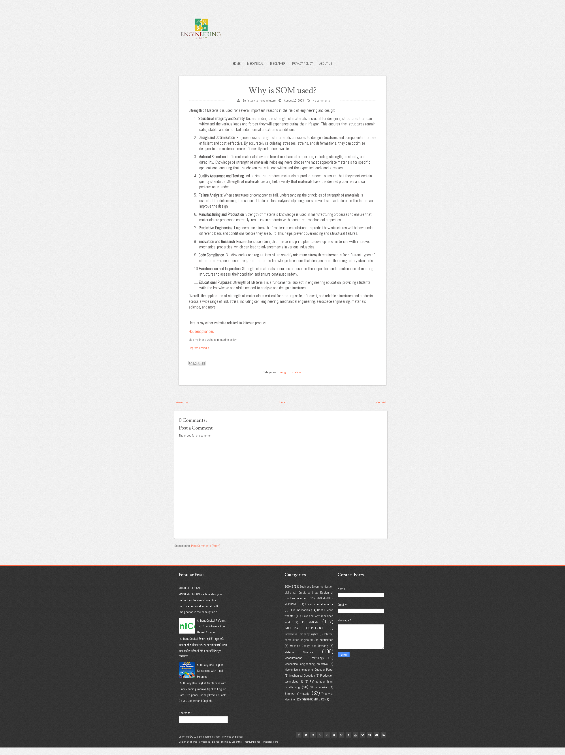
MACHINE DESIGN (189, 588)
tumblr (348, 735)
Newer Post (182, 402)
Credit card (305, 592)
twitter (306, 735)
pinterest (341, 735)
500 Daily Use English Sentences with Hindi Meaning (210, 671)
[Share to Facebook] (203, 363)
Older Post (380, 402)
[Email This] (190, 363)
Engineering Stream (209, 736)
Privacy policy (302, 63)
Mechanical (255, 63)
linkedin (327, 735)
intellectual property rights (301, 634)
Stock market (319, 687)
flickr (313, 735)
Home (237, 63)
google (320, 735)
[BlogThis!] (195, 363)
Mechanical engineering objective (306, 664)
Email (376, 735)
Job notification (323, 640)
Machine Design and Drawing (309, 646)
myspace (334, 735)
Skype (369, 735)
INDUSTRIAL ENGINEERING (304, 628)
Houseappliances (201, 331)
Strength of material (290, 372)
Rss (383, 735)
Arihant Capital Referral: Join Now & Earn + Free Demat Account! (211, 626)
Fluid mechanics (300, 610)
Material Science (299, 652)
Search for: (185, 713)
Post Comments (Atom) (205, 546)
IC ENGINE (310, 622)
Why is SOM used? (282, 90)
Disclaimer (278, 63)
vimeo (362, 735)
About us (325, 63)
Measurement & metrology (304, 658)
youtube (355, 735)
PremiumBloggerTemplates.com (261, 742)
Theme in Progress (200, 742)
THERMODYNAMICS (313, 699)
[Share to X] (199, 363)
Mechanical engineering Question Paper (309, 670)
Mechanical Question (302, 675)
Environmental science (319, 604)
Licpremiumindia (199, 348)
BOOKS (289, 586)
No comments (321, 100)
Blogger (239, 736)
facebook (298, 735)
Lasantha (237, 742)
